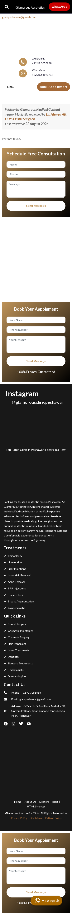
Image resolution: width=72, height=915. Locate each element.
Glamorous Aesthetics (30, 7)
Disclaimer (36, 818)
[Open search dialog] (7, 6)
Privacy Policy (19, 818)
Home (35, 98)
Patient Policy (53, 818)
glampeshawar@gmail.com (19, 17)
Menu (10, 86)
